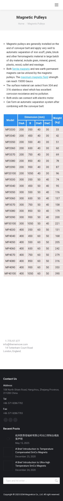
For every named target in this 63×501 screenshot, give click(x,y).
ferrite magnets (21, 68)
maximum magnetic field (34, 77)
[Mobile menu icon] (56, 5)
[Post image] (8, 439)
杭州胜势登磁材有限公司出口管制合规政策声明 (37, 437)
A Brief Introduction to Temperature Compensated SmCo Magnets (34, 450)
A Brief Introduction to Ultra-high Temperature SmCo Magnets (32, 464)
